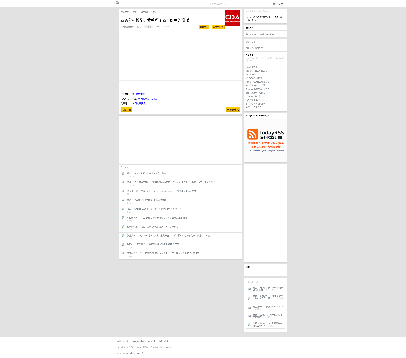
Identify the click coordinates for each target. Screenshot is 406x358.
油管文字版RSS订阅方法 (256, 92)
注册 (273, 3)
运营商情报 (132, 226)
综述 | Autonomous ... (268, 308)
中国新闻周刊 (133, 217)
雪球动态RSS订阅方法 (255, 103)
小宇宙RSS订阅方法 (254, 74)
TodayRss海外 (138, 341)
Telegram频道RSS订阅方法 (257, 89)
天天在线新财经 (134, 253)
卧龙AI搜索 (163, 341)
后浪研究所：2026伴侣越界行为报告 (151, 173)
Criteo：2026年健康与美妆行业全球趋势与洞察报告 (157, 208)
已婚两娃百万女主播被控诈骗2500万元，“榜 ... (268, 297)
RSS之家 (152, 341)
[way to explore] (123, 4)
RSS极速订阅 (251, 67)
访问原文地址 (139, 93)
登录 (280, 3)
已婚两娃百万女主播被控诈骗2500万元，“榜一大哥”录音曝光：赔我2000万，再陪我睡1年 (175, 182)
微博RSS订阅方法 (253, 107)
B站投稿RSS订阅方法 (255, 100)
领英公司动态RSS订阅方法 (257, 81)
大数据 (148, 26)
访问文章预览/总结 (147, 98)
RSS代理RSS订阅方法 (255, 85)
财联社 (130, 244)
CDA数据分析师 (261, 11)
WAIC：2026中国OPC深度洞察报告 (150, 199)
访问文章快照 (139, 103)
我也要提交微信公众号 (255, 47)
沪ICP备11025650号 (135, 353)
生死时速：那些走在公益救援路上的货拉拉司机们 (165, 217)
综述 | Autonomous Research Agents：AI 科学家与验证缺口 (168, 190)
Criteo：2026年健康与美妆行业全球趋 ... (267, 324)
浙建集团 (131, 235)
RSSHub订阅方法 (253, 96)
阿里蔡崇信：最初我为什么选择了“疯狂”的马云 (158, 244)
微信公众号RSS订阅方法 (256, 70)
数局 (255, 287)
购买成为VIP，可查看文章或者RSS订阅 (262, 34)
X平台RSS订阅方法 (254, 78)
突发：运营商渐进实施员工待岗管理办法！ (160, 226)
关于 (119, 341)
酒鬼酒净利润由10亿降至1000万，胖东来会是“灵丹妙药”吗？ (172, 253)
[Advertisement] (265, 212)
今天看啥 (125, 11)
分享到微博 (233, 109)
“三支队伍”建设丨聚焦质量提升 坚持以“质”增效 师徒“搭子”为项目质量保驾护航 (174, 235)
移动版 (125, 341)
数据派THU (258, 306)
